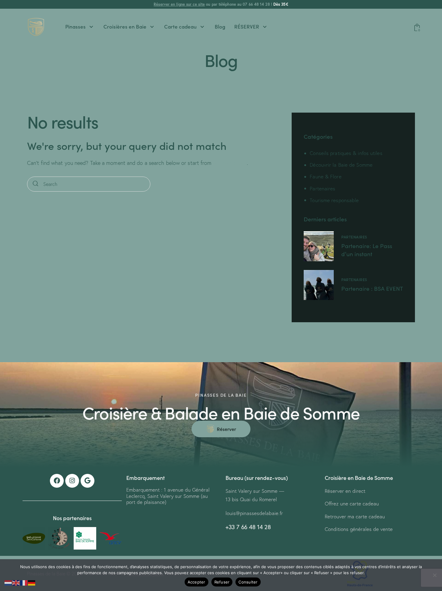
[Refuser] (434, 575)
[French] (24, 582)
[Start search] (35, 184)
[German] (32, 582)
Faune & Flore (325, 176)
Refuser (222, 582)
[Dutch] (8, 582)
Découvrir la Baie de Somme (341, 165)
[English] (16, 582)
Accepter (196, 582)
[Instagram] (72, 481)
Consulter (247, 582)
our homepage (230, 162)
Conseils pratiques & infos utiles (346, 153)
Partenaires (322, 188)
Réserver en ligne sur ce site (179, 4)
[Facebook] (57, 481)
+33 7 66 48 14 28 (248, 527)
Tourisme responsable (334, 200)
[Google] (87, 481)
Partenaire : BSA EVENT (372, 288)
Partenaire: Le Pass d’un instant (366, 250)
